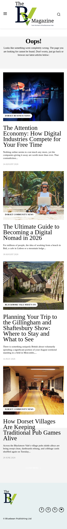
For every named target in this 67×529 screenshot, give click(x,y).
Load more (32, 468)
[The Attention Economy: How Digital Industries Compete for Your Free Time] (33, 96)
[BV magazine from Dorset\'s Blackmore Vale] (34, 14)
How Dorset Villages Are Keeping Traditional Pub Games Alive (32, 430)
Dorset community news (19, 214)
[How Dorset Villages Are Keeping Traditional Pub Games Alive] (33, 390)
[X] (54, 509)
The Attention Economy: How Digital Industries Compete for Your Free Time (32, 136)
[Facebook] (41, 509)
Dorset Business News (17, 116)
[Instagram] (48, 509)
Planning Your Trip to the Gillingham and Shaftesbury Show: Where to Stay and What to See (30, 328)
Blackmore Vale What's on (20, 305)
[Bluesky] (61, 509)
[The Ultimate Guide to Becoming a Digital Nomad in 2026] (33, 195)
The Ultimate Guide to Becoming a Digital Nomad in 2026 (31, 232)
